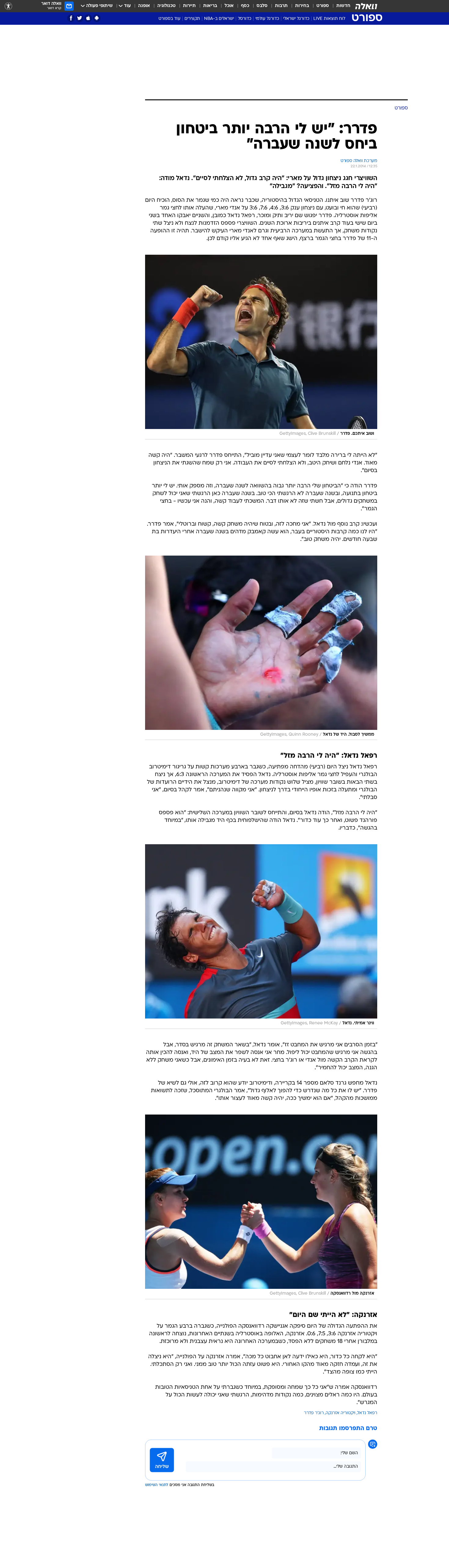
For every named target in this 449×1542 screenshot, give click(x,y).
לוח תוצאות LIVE (329, 19)
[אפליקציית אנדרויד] (96, 18)
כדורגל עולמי (267, 19)
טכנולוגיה (166, 6)
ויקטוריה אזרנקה (341, 1413)
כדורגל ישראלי (296, 19)
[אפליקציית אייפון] (88, 18)
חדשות (343, 6)
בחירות (302, 6)
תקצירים (192, 19)
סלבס (262, 6)
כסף (245, 6)
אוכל (229, 6)
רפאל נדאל (367, 1413)
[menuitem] (339, 6)
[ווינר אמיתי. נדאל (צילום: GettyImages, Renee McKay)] (261, 936)
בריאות (210, 6)
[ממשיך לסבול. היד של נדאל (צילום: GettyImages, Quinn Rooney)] (261, 648)
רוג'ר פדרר (314, 1413)
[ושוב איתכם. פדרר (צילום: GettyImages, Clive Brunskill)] (261, 347)
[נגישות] (8, 6)
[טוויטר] (79, 18)
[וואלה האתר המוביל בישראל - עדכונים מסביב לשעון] (366, 6)
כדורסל (244, 19)
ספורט (322, 6)
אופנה (144, 6)
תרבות (281, 6)
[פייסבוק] (71, 18)
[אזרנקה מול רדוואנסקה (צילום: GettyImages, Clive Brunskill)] (261, 1207)
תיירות (189, 6)
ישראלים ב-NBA (219, 19)
